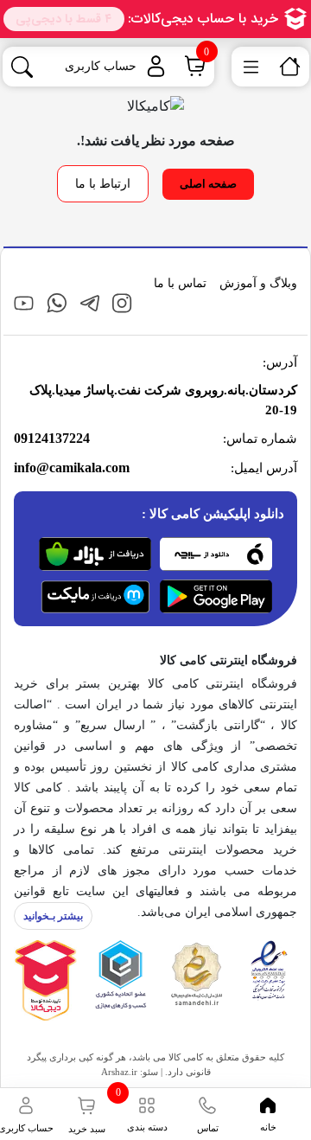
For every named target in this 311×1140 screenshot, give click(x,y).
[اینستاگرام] (122, 302)
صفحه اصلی (208, 183)
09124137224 (52, 438)
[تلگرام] (89, 302)
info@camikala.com (72, 467)
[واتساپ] (57, 302)
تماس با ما (180, 283)
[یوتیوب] (24, 302)
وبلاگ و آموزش (258, 283)
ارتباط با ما (102, 183)
